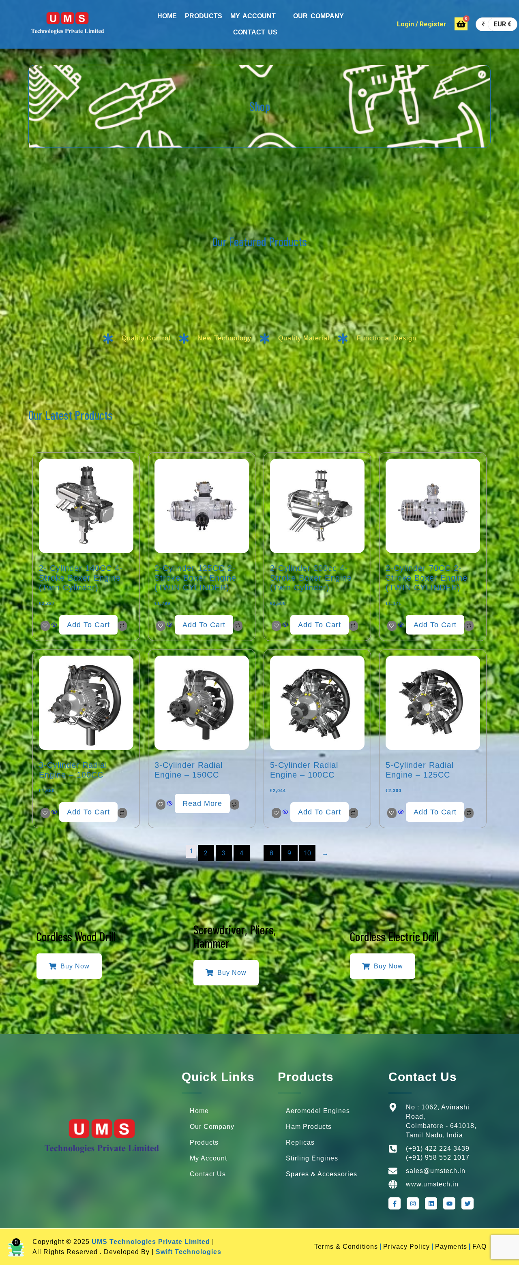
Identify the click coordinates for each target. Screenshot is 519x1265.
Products (203, 16)
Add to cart (88, 625)
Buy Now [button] (75, 966)
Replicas (300, 1142)
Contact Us (255, 32)
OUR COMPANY (318, 16)
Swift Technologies (188, 1251)
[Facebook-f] (394, 1203)
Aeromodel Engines (318, 1110)
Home (167, 16)
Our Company (212, 1126)
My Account (253, 16)
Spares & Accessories (321, 1174)
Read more (202, 803)
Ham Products (309, 1126)
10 (307, 853)
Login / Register (421, 24)
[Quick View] (54, 625)
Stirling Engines (312, 1158)
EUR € (502, 24)
